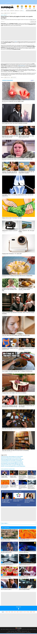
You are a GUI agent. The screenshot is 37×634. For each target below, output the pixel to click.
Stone (16, 41)
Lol (17, 8)
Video (8, 10)
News (2, 10)
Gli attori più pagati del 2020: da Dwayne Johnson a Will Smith (12, 459)
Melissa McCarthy (22, 65)
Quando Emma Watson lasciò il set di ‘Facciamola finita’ (11, 457)
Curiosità (12, 10)
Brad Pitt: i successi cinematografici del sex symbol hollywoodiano (13, 466)
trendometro (6, 527)
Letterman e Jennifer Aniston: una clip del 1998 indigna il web (12, 464)
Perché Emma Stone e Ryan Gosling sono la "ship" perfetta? (12, 456)
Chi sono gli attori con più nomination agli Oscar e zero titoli (12, 463)
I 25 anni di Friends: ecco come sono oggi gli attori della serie (12, 462)
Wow (30, 8)
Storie (5, 10)
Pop (34, 8)
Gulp (22, 8)
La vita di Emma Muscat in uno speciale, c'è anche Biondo (11, 460)
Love (26, 8)
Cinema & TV (16, 10)
